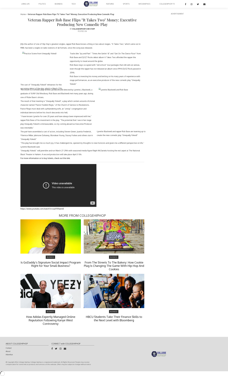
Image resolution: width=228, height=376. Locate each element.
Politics (42, 4)
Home (23, 14)
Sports (126, 4)
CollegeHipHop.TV (167, 4)
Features (110, 4)
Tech (73, 4)
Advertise (9, 355)
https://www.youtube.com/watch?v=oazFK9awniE (42, 209)
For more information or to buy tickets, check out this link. (45, 158)
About (8, 351)
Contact (9, 348)
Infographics (144, 4)
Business (58, 4)
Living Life (25, 4)
